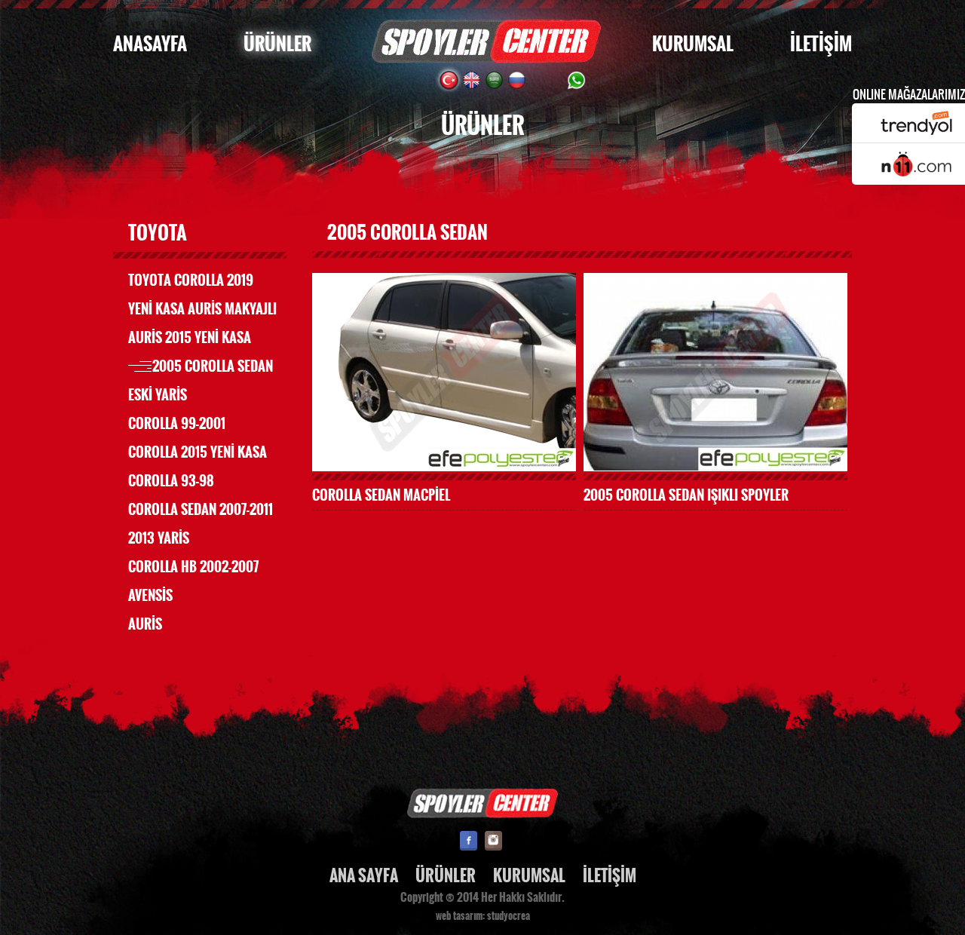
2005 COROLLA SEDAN (212, 366)
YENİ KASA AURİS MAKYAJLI (202, 309)
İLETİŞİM (821, 44)
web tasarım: (460, 916)
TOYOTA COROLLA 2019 (190, 280)
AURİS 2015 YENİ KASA (189, 337)
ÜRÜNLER (277, 44)
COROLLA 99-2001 (176, 423)
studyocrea (508, 916)
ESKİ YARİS (157, 395)
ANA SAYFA (363, 875)
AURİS (145, 624)
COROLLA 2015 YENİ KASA (197, 452)
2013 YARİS (158, 538)
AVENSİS (150, 595)
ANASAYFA (150, 44)
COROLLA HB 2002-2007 (193, 567)
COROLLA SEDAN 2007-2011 (200, 509)
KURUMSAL (693, 44)
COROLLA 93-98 (171, 481)
